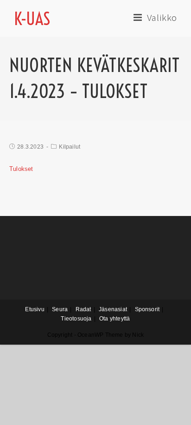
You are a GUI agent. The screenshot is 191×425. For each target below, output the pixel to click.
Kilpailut (69, 147)
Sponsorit (147, 309)
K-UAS (32, 19)
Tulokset (21, 168)
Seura (60, 309)
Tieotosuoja (76, 318)
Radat (83, 309)
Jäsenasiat (113, 309)
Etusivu (34, 309)
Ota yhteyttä (114, 318)
